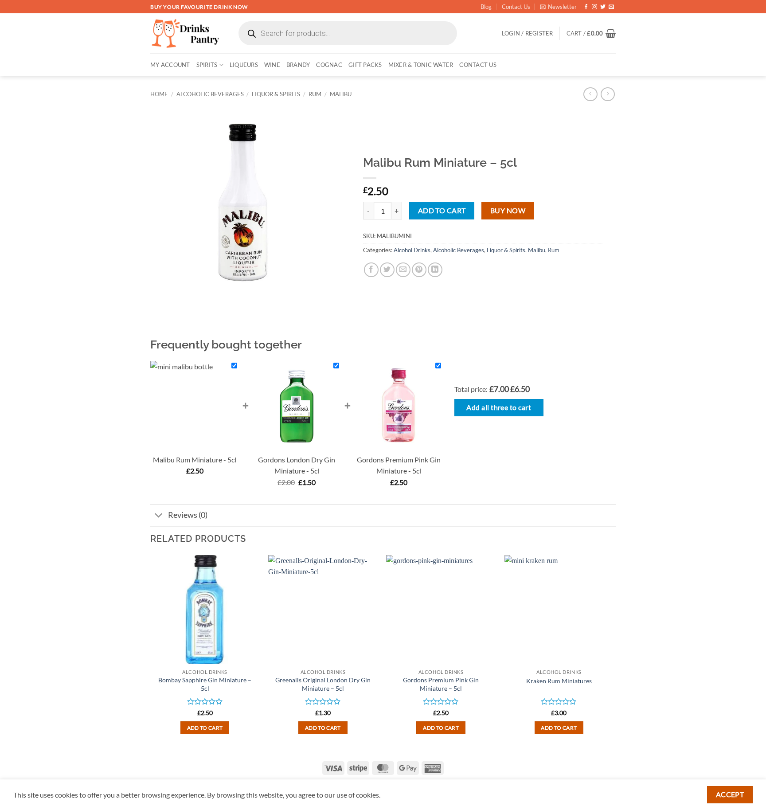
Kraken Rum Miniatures (559, 681)
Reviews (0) (187, 515)
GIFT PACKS (365, 64)
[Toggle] (159, 516)
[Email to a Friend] (403, 269)
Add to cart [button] (205, 728)
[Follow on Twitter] (603, 7)
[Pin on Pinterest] (419, 269)
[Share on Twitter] (387, 269)
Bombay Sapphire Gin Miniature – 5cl (204, 684)
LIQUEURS (244, 64)
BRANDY (298, 64)
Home (159, 94)
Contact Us (516, 6)
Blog (486, 6)
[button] (558, 6)
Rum (315, 94)
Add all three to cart (498, 407)
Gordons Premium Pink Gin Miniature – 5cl (441, 684)
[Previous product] (607, 94)
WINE (272, 64)
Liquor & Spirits (276, 94)
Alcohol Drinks (412, 250)
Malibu (341, 94)
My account (170, 64)
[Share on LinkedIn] (435, 269)
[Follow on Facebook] (586, 7)
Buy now (507, 211)
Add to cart (442, 211)
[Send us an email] (611, 7)
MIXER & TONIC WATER (420, 64)
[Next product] (590, 94)
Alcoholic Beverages (210, 94)
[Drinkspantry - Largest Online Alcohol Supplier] (185, 33)
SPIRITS (207, 64)
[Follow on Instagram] (594, 7)
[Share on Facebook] (371, 269)
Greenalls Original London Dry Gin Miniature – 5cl (323, 684)
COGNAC (329, 64)
